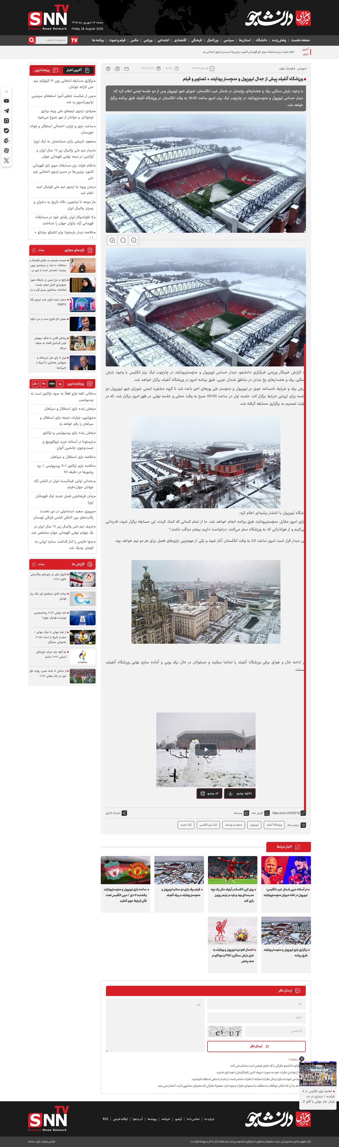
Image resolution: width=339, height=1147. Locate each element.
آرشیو (178, 1119)
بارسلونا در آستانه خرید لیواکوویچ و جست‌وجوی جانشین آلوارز (68, 445)
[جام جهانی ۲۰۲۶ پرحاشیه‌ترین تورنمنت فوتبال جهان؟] (83, 618)
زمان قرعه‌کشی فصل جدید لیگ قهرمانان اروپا (64, 499)
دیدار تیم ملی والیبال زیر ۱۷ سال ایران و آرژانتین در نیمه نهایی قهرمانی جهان (65, 154)
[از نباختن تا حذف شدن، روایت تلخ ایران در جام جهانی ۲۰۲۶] (83, 676)
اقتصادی (180, 40)
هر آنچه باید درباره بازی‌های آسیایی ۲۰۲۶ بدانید (51, 654)
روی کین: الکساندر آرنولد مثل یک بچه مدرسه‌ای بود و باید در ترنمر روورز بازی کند (232, 895)
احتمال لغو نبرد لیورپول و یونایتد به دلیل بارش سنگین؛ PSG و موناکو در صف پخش (233, 955)
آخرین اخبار (74, 70)
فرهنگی (196, 40)
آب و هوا (138, 1119)
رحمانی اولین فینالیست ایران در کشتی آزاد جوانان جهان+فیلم (64, 484)
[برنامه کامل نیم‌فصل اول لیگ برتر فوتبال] (83, 599)
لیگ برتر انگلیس (208, 825)
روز (60, 383)
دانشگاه (261, 40)
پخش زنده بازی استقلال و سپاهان (69, 409)
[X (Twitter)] (6, 160)
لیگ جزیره (186, 825)
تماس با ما (193, 1119)
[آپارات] (6, 150)
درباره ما (209, 1119)
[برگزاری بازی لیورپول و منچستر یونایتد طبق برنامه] (286, 931)
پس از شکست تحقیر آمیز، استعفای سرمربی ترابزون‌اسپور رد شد (63, 99)
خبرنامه (166, 1119)
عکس (135, 40)
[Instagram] (6, 121)
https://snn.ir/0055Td (286, 813)
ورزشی (148, 40)
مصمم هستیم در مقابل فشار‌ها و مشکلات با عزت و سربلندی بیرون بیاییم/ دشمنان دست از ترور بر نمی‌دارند (48, 265)
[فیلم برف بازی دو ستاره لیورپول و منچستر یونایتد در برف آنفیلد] (179, 870)
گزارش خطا (257, 813)
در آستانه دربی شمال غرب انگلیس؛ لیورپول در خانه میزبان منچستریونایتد (285, 892)
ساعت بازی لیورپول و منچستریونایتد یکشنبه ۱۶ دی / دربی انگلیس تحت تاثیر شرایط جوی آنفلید (125, 895)
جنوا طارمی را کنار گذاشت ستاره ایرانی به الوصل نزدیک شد (64, 545)
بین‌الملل (213, 40)
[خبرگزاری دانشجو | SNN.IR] (278, 18)
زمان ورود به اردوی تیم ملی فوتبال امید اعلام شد (65, 190)
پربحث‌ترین (42, 70)
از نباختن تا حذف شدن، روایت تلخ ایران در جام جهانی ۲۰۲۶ (48, 673)
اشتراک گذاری (113, 813)
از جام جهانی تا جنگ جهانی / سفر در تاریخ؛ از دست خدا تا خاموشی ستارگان (50, 637)
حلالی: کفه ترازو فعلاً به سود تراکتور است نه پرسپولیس (62, 397)
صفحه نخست (300, 40)
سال (35, 383)
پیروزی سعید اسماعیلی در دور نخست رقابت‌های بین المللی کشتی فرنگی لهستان (63, 515)
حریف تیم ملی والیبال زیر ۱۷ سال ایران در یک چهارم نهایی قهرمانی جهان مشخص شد (62, 530)
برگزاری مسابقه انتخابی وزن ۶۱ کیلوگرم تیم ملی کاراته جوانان (64, 84)
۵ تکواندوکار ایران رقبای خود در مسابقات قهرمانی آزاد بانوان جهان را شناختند (64, 220)
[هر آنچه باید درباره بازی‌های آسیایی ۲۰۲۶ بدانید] (83, 657)
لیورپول (254, 825)
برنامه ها (98, 40)
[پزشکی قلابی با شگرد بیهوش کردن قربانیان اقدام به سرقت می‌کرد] (83, 343)
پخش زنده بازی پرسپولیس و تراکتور (68, 433)
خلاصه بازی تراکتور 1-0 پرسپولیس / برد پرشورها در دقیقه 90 (65, 469)
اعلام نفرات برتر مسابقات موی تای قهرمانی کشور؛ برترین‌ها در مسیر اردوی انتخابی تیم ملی (245, 52)
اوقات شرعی (120, 1119)
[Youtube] (6, 101)
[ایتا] (6, 140)
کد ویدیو (212, 793)
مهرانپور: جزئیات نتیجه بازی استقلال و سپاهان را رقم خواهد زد (67, 421)
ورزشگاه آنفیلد (274, 825)
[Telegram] (6, 111)
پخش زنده (279, 40)
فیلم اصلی (238, 806)
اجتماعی (163, 40)
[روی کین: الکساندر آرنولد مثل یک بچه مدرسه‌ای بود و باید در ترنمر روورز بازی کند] (233, 870)
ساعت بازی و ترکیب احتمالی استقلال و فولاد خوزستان (62, 129)
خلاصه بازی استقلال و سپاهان (72, 457)
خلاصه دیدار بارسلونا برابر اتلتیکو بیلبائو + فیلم (64, 236)
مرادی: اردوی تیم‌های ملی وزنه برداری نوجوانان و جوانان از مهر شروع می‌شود (65, 114)
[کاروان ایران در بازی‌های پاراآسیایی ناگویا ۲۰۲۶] (83, 579)
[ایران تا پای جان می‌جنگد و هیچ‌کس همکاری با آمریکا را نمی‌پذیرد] (83, 363)
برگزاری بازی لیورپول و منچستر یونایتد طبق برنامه (285, 952)
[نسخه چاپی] (108, 68)
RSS (105, 1119)
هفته (52, 383)
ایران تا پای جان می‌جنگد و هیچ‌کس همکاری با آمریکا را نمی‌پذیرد (51, 363)
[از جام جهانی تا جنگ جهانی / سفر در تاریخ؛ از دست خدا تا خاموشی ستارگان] (83, 637)
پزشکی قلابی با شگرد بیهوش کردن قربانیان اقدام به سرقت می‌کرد (50, 343)
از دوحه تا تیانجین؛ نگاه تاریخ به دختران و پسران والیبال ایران (64, 205)
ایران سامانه (34, 1141)
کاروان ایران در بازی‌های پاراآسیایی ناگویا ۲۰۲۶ (48, 577)
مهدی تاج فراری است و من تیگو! (48, 319)
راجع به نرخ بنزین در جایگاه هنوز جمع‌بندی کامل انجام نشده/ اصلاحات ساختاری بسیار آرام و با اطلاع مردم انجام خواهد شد (48, 285)
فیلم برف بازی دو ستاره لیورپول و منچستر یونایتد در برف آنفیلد (181, 892)
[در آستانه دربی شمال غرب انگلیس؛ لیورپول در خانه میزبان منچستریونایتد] (286, 870)
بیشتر (38, 250)
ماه (43, 383)
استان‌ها (245, 40)
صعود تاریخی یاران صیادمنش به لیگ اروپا (64, 142)
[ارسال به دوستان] (126, 68)
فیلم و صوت (117, 40)
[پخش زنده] (74, 40)
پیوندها (152, 1119)
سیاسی (229, 40)
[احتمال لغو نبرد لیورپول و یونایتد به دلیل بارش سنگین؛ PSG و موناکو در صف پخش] (233, 931)
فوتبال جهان (286, 68)
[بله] (6, 130)
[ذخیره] (117, 68)
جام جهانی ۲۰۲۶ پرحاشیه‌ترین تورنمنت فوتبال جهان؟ (50, 615)
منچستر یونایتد (233, 825)
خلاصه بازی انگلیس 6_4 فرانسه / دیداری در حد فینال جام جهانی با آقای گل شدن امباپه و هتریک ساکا (318, 1097)
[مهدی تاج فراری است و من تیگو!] (83, 324)
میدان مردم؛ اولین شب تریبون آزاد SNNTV (48, 302)
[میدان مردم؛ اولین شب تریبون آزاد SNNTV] (83, 304)
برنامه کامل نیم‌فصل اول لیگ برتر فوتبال (48, 596)
